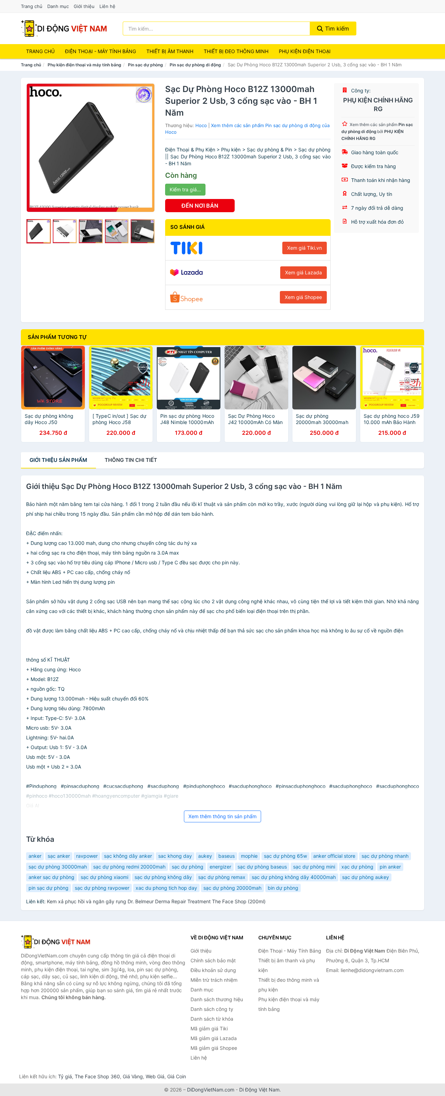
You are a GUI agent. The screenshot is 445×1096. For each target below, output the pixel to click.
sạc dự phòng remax (221, 877)
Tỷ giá (65, 1076)
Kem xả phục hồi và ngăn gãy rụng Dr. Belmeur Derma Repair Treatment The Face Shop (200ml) (156, 901)
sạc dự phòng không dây (163, 877)
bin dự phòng (283, 888)
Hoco (201, 125)
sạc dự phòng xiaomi (104, 877)
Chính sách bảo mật (213, 960)
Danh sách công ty (212, 1009)
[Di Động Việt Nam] (55, 942)
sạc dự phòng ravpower (102, 888)
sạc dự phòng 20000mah (232, 888)
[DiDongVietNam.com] (64, 28)
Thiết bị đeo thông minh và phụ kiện (288, 985)
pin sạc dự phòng (48, 888)
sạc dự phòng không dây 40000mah (294, 877)
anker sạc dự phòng (51, 877)
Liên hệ (107, 6)
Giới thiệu (84, 6)
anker (35, 856)
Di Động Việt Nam (259, 1090)
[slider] (38, 231)
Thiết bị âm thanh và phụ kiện (286, 965)
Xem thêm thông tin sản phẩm (222, 816)
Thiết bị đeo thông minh (236, 51)
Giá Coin (176, 1076)
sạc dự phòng (187, 867)
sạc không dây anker (128, 856)
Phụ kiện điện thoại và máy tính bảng (84, 64)
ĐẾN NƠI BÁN (199, 205)
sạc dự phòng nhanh (385, 856)
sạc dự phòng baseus (262, 867)
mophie (249, 856)
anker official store (334, 856)
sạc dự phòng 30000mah (58, 867)
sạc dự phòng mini (314, 867)
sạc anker (59, 856)
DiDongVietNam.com (210, 1090)
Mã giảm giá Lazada (214, 1038)
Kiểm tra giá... (185, 189)
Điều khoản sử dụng (213, 970)
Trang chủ (31, 6)
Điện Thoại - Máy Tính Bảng (100, 51)
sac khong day (175, 856)
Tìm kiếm (336, 28)
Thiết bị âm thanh (169, 51)
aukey (205, 856)
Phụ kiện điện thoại (305, 51)
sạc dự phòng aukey (365, 877)
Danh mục (58, 6)
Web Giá (155, 1076)
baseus (226, 856)
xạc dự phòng (357, 867)
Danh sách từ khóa (212, 1019)
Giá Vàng (133, 1076)
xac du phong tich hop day (166, 888)
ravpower (87, 856)
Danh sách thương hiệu (217, 999)
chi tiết (131, 460)
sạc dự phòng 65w (285, 856)
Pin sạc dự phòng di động (195, 64)
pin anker (390, 867)
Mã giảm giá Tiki (209, 1028)
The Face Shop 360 (97, 1076)
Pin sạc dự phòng (145, 64)
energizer (220, 867)
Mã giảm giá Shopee (214, 1048)
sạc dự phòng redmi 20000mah (129, 867)
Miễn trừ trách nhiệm (214, 980)
